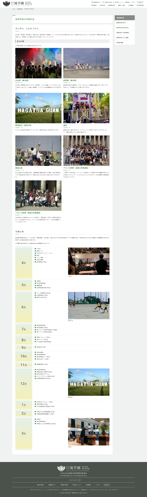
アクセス (133, 2)
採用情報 (127, 2)
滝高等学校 (111, 5)
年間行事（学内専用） (123, 32)
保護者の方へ (97, 2)
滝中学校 (102, 5)
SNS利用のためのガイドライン (70, 490)
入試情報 (131, 5)
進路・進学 (121, 5)
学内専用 (139, 5)
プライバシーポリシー (36, 490)
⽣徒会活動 (119, 42)
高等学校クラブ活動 (122, 37)
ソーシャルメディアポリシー (52, 490)
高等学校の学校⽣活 (122, 28)
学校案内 (94, 5)
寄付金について (119, 2)
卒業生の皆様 (108, 2)
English (140, 2)
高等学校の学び (121, 23)
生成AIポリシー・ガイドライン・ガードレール (93, 490)
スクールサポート (113, 490)
